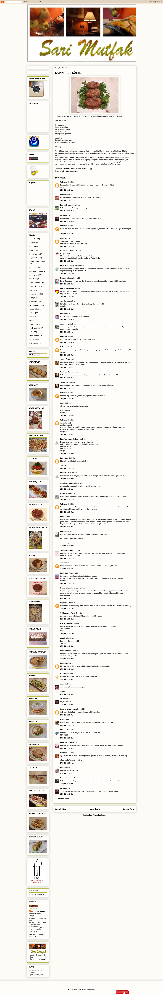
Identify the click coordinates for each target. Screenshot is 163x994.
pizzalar (31, 320)
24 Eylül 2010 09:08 (67, 725)
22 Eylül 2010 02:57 (67, 583)
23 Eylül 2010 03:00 (67, 634)
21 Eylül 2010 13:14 (67, 512)
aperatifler (32, 239)
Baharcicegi (64, 753)
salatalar (32, 324)
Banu (62, 719)
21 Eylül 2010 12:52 (67, 499)
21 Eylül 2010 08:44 (67, 434)
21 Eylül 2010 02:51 (67, 261)
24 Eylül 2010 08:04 (67, 715)
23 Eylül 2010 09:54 (67, 669)
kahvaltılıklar (33, 286)
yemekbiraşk (65, 301)
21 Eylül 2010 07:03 (67, 388)
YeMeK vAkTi (65, 382)
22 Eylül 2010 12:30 (67, 608)
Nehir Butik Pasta (66, 573)
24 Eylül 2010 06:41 (67, 704)
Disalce (63, 531)
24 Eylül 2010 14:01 (67, 748)
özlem (62, 215)
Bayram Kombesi (66, 205)
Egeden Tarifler (65, 778)
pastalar (32, 313)
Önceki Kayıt (128, 809)
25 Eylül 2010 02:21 (67, 773)
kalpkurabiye (65, 603)
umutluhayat (64, 324)
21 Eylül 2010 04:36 (67, 319)
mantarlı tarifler (34, 305)
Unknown (63, 182)
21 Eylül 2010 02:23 (67, 200)
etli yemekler (66, 171)
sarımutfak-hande (38, 911)
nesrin (62, 767)
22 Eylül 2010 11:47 (67, 598)
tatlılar (31, 332)
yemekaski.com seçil (68, 483)
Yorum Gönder (63, 799)
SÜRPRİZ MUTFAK (67, 473)
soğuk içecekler (34, 328)
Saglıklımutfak (65, 372)
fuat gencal (64, 458)
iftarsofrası (33, 279)
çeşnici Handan (66, 493)
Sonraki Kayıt (61, 809)
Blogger (70, 989)
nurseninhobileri (66, 651)
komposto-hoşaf (35, 294)
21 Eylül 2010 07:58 (67, 399)
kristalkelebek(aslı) (67, 623)
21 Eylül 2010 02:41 (67, 246)
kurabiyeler (33, 298)
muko (62, 684)
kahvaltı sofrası (34, 283)
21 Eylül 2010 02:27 (67, 211)
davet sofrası (33, 250)
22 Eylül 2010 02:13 (67, 569)
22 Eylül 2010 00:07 (67, 546)
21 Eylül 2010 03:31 (67, 284)
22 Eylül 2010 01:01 (67, 558)
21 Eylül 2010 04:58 (67, 342)
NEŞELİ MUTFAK (66, 730)
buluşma (32, 243)
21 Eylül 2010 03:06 (67, 273)
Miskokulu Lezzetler (67, 278)
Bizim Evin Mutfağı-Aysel (69, 265)
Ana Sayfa (95, 809)
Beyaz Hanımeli (66, 742)
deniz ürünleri (34, 254)
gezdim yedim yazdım (37, 262)
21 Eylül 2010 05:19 (67, 367)
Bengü (62, 516)
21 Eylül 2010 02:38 (67, 234)
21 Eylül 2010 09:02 (67, 453)
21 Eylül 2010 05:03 (67, 355)
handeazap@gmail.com (38, 894)
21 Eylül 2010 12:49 (67, 489)
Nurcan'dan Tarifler (67, 288)
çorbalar (32, 246)
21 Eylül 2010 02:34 (67, 221)
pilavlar (31, 317)
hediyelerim (33, 275)
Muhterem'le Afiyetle (67, 251)
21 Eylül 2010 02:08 (67, 190)
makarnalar (33, 301)
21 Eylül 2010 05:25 (67, 378)
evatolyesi (64, 638)
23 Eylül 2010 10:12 (67, 679)
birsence (63, 195)
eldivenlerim (64, 673)
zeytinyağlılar (34, 343)
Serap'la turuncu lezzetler (69, 709)
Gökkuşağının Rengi (67, 613)
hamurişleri (33, 267)
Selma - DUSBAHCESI (68, 550)
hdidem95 (64, 663)
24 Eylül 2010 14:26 (67, 763)
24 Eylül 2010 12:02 (67, 738)
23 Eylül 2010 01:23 (67, 619)
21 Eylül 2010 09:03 (67, 468)
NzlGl (62, 238)
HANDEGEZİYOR (35, 271)
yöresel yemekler (35, 339)
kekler (31, 290)
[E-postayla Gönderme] (91, 169)
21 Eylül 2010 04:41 (67, 332)
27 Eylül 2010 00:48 (67, 784)
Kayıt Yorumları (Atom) (97, 815)
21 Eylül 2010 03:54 (67, 296)
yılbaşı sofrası (34, 336)
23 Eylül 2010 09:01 (67, 659)
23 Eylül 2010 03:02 (67, 646)
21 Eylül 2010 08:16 (67, 415)
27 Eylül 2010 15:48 (67, 794)
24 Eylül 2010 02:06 (67, 694)
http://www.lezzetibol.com (69, 439)
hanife (62, 314)
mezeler (75, 171)
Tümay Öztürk (65, 359)
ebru (62, 563)
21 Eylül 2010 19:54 (67, 527)
